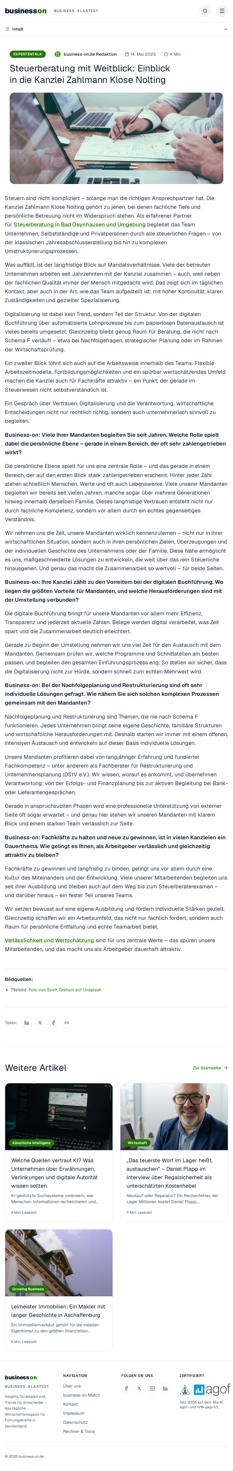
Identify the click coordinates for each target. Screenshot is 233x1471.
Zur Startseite (207, 1068)
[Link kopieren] (66, 1022)
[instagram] (152, 1388)
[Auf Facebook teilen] (53, 1022)
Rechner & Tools (79, 1431)
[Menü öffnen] (222, 11)
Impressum (73, 1413)
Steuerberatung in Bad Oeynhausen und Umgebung (80, 224)
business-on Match (81, 1395)
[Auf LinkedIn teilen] (26, 1022)
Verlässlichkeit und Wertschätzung (49, 940)
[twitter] (139, 1388)
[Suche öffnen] (205, 11)
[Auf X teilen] (40, 1022)
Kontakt (70, 1404)
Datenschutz (75, 1422)
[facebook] (126, 1388)
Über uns (72, 1386)
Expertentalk (27, 54)
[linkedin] (165, 1388)
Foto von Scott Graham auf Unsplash (65, 989)
